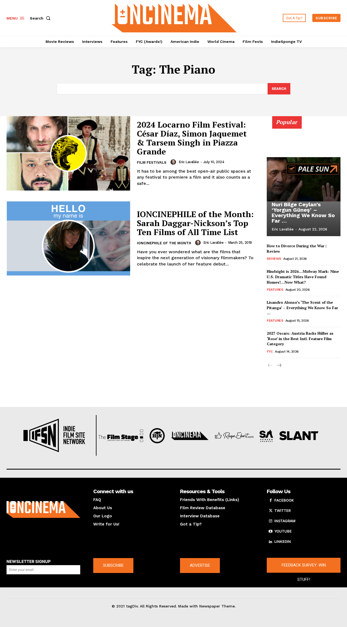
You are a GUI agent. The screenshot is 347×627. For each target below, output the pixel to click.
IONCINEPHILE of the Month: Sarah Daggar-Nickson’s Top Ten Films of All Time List (195, 223)
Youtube (283, 531)
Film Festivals (151, 162)
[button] (41, 18)
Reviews (274, 259)
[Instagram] (270, 521)
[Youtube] (270, 531)
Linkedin (282, 541)
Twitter (282, 510)
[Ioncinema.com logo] (43, 509)
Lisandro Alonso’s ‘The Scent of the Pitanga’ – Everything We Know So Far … (302, 307)
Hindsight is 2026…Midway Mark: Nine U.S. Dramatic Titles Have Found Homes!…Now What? (303, 276)
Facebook (284, 500)
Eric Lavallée (189, 162)
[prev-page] (270, 365)
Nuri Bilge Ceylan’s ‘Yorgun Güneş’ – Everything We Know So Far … (303, 212)
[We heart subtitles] (174, 17)
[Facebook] (270, 500)
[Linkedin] (270, 542)
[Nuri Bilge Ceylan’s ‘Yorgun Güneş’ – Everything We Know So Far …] (303, 179)
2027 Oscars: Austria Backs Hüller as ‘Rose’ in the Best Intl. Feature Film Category (300, 338)
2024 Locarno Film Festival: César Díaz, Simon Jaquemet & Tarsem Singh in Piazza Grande (192, 138)
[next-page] (278, 365)
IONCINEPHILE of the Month (164, 243)
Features (275, 290)
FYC (270, 351)
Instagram (284, 521)
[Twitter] (270, 511)
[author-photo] (174, 162)
